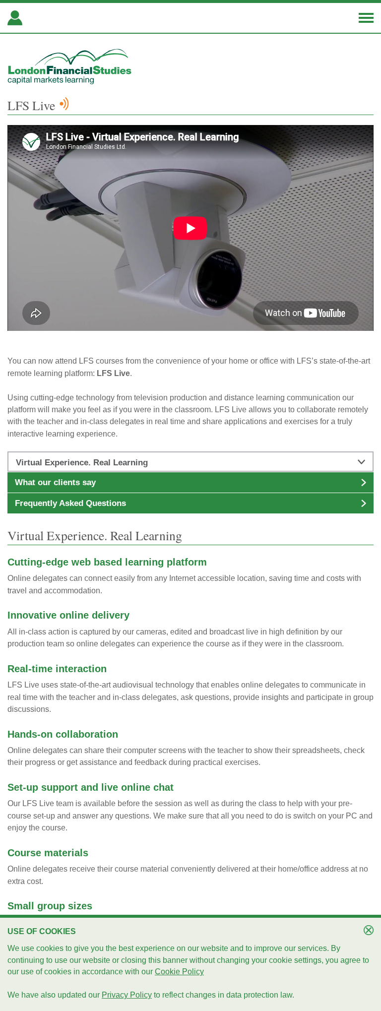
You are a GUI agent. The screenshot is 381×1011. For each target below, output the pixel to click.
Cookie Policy (179, 971)
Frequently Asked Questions (70, 503)
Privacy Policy (127, 995)
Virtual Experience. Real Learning (82, 462)
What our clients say (55, 482)
